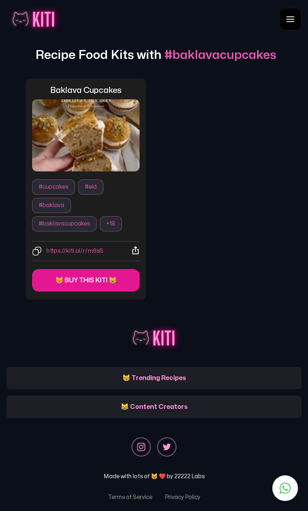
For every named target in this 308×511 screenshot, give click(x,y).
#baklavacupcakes (64, 223)
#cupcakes (53, 186)
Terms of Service (130, 497)
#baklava (51, 205)
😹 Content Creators (154, 407)
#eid (91, 186)
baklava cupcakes (86, 90)
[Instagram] (141, 447)
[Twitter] (166, 447)
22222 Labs (189, 476)
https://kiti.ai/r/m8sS (75, 250)
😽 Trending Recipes (154, 378)
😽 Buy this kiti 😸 (86, 280)
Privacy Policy (183, 497)
